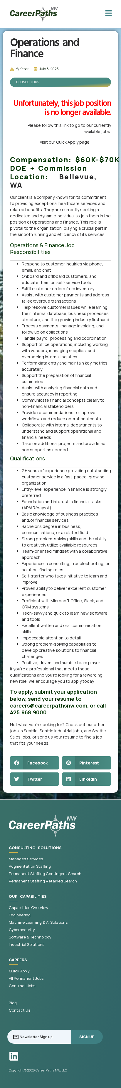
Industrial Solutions (26, 944)
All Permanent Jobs (26, 978)
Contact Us (19, 1010)
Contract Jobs (22, 986)
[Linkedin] (14, 1056)
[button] (34, 762)
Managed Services (26, 859)
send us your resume (57, 737)
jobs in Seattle (24, 730)
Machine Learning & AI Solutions (38, 922)
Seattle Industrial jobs (61, 730)
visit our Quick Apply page (65, 142)
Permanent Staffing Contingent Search (45, 874)
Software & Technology (30, 937)
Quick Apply (19, 971)
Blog (13, 1003)
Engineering (20, 915)
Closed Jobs (28, 82)
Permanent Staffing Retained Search (43, 881)
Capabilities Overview (28, 908)
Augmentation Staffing (30, 866)
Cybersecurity (22, 930)
